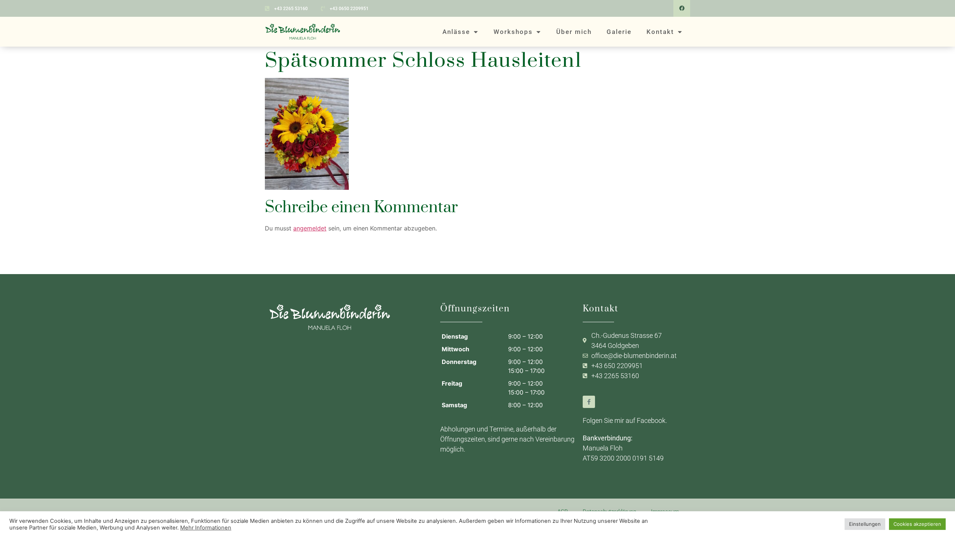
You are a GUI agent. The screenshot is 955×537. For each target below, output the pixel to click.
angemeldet (309, 228)
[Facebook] (681, 8)
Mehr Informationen (205, 527)
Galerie (619, 31)
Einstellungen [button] (865, 524)
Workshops (513, 31)
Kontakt (660, 31)
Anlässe (456, 31)
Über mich (574, 31)
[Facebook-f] (589, 402)
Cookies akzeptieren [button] (917, 524)
